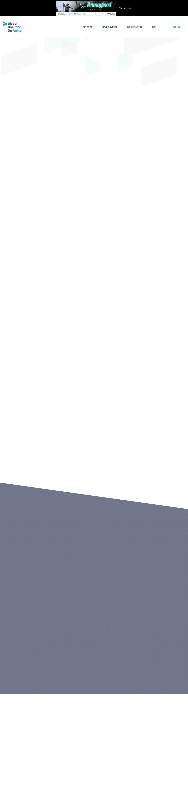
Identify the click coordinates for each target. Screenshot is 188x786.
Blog (154, 27)
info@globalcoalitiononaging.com (43, 784)
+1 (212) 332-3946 (34, 780)
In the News (48, 43)
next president (55, 261)
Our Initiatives (134, 27)
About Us (87, 27)
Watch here (125, 7)
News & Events (109, 27)
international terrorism (87, 268)
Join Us (176, 27)
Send (170, 779)
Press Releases (22, 685)
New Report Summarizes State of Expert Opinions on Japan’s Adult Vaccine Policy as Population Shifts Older (127, 577)
